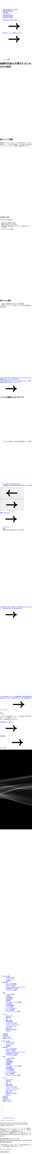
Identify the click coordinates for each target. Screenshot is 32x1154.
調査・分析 (9, 1020)
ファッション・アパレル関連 (13, 1002)
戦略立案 (8, 1017)
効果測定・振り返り (11, 1029)
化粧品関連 (9, 999)
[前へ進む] (12, 493)
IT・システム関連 (10, 1008)
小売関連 (8, 996)
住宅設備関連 (9, 997)
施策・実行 (9, 1027)
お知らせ (8, 1031)
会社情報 (5, 1033)
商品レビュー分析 (10, 985)
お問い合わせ (6, 1036)
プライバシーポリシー (9, 1117)
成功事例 (8, 980)
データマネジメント (11, 1026)
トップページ (6, 526)
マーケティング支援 (11, 1023)
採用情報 (5, 1035)
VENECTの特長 (10, 977)
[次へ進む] (12, 505)
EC (7, 1018)
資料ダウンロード (8, 1038)
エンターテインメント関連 (13, 1011)
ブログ (5, 1014)
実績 (4, 528)
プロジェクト (9, 1015)
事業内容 (5, 982)
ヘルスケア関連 (10, 994)
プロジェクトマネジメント (13, 1024)
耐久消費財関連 (10, 1005)
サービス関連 (6, 59)
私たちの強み (6, 976)
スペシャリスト (10, 979)
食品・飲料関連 (10, 1009)
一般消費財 (9, 1003)
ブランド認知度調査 (11, 983)
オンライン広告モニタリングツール (15, 987)
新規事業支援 (9, 1021)
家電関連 (8, 1000)
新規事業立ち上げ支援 (12, 988)
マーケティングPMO (11, 990)
